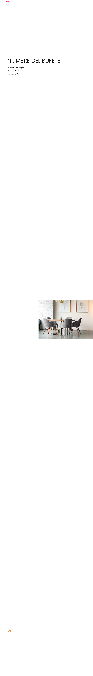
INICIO (71, 1)
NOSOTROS (75, 1)
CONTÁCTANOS (86, 1)
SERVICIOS (80, 1)
